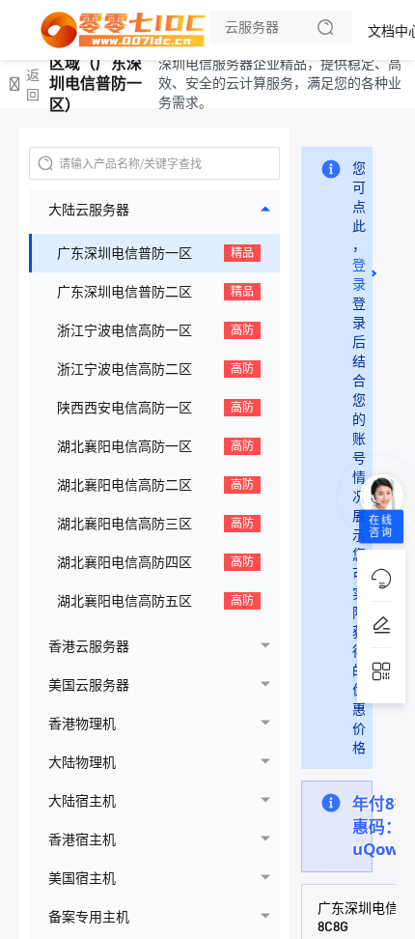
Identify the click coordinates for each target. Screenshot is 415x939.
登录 (359, 274)
